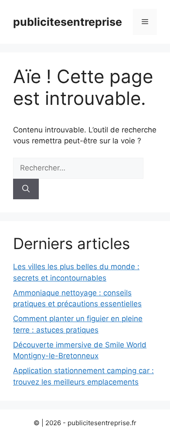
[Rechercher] (26, 189)
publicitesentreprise (67, 21)
